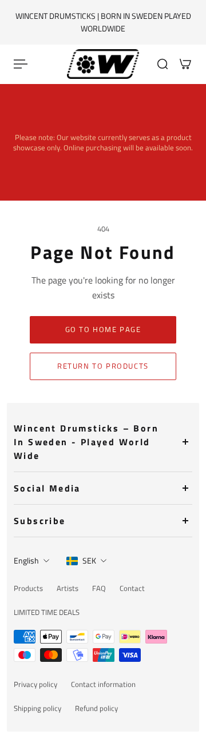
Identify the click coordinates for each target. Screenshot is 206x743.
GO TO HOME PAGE (103, 329)
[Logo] (103, 64)
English (26, 560)
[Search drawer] (162, 64)
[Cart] (185, 64)
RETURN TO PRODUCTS (103, 366)
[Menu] (20, 64)
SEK (89, 560)
